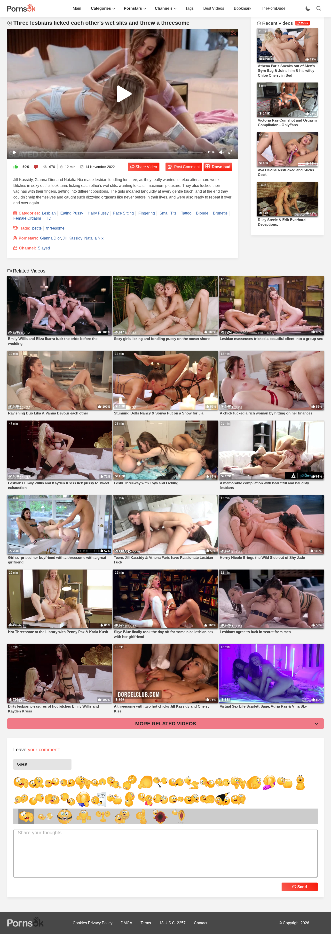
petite (37, 228)
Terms (146, 923)
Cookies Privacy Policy (92, 923)
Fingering (146, 213)
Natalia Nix (93, 238)
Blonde (202, 213)
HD (48, 218)
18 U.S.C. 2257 (172, 923)
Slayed (44, 248)
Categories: (29, 213)
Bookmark (242, 8)
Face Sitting (123, 213)
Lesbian (49, 213)
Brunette (220, 213)
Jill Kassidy (72, 238)
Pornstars (133, 8)
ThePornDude (273, 8)
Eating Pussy (71, 213)
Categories (101, 8)
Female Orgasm (27, 218)
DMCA (126, 923)
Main (77, 8)
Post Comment (187, 167)
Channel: (27, 248)
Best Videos (213, 8)
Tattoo (186, 213)
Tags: (25, 228)
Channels (164, 8)
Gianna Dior (50, 238)
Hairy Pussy (98, 213)
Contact (200, 923)
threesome (55, 228)
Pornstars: (28, 238)
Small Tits (167, 213)
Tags (189, 8)
